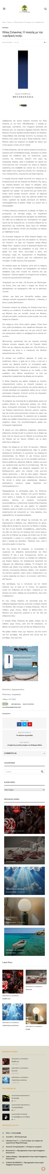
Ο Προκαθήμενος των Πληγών (21, 1117)
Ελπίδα (8, 920)
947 (14, 1110)
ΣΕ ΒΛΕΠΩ (15, 1098)
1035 (14, 1101)
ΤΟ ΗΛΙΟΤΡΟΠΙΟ (17, 1107)
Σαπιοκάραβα (16, 1133)
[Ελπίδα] (24, 911)
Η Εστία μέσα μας (21, 1137)
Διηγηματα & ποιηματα (10, 995)
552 (14, 1119)
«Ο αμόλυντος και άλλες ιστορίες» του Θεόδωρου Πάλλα (24, 745)
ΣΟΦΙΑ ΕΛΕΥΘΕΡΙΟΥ (14, 1162)
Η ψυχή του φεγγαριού (34, 1147)
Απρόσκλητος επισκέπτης (15, 889)
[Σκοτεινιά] (24, 850)
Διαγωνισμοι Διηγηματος (21, 1095)
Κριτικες (5, 27)
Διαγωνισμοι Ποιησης (19, 1114)
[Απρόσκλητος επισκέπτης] (24, 881)
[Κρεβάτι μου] (24, 820)
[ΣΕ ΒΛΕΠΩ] (6, 1097)
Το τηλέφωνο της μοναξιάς (24, 735)
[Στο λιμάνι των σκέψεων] (24, 942)
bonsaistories (7, 42)
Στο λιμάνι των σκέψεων (14, 950)
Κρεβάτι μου (10, 828)
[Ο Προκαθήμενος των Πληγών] (6, 1116)
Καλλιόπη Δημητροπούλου (11, 707)
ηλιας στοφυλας (28, 704)
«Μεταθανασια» (16, 704)
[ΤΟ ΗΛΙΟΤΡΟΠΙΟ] (6, 1106)
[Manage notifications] (43, 1169)
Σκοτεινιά (9, 859)
